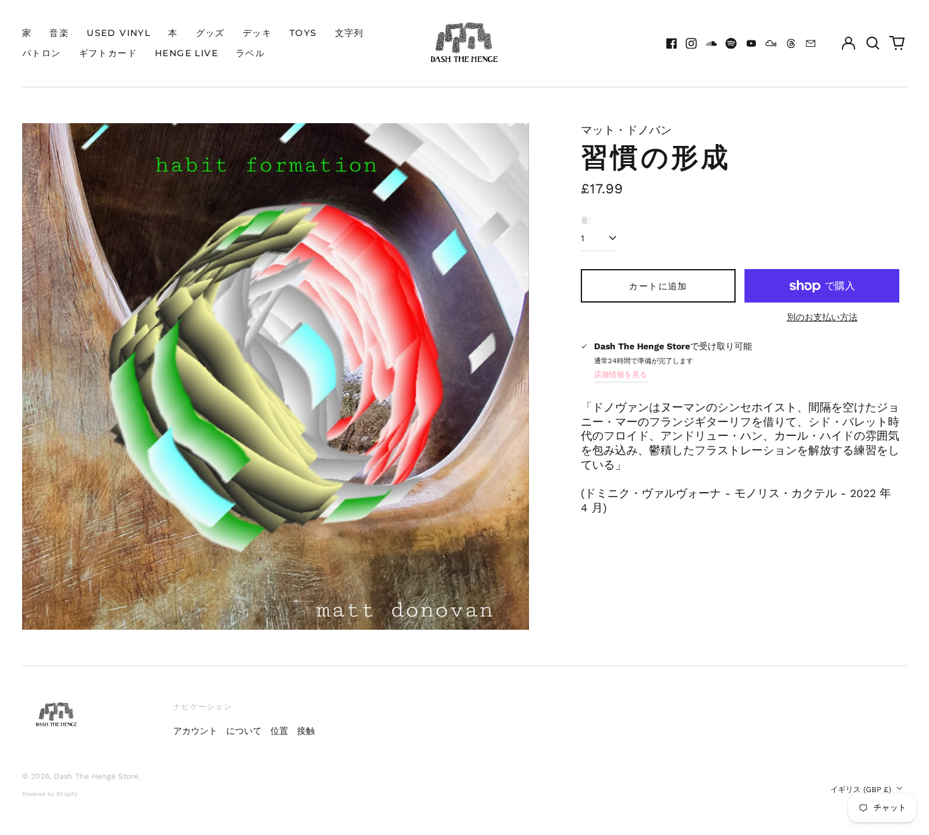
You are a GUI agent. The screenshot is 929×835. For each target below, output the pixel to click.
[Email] (811, 43)
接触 (306, 731)
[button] (873, 43)
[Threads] (791, 43)
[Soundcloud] (711, 43)
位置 (279, 731)
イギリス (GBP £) (862, 789)
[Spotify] (731, 43)
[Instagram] (691, 43)
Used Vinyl (118, 33)
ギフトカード (108, 53)
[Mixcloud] (771, 43)
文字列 (349, 33)
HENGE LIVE (186, 53)
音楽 (59, 33)
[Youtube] (751, 43)
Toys (303, 33)
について (244, 731)
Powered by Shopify (50, 794)
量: (586, 220)
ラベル (250, 53)
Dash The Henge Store (96, 776)
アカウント (195, 731)
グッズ (210, 33)
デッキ (257, 33)
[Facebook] (671, 43)
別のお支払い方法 (822, 317)
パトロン (41, 53)
